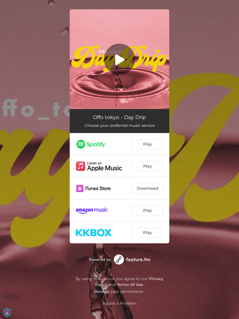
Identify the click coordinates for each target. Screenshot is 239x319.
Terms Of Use (130, 284)
